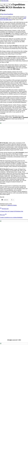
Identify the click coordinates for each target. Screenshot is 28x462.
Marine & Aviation (12, 205)
